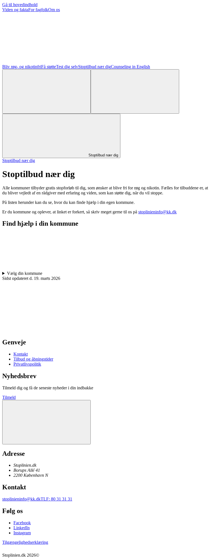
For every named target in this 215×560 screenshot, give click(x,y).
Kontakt (20, 354)
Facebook (22, 522)
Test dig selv (67, 66)
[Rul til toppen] (46, 422)
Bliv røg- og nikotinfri (21, 66)
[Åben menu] (135, 91)
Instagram (22, 532)
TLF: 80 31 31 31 (56, 499)
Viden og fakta (15, 9)
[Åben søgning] (46, 91)
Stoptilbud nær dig (94, 66)
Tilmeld (9, 397)
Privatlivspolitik (27, 364)
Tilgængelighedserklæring (25, 542)
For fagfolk (38, 9)
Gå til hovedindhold (20, 4)
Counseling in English (130, 66)
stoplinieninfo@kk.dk (157, 211)
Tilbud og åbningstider (33, 359)
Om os (54, 9)
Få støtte (48, 66)
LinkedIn (21, 527)
